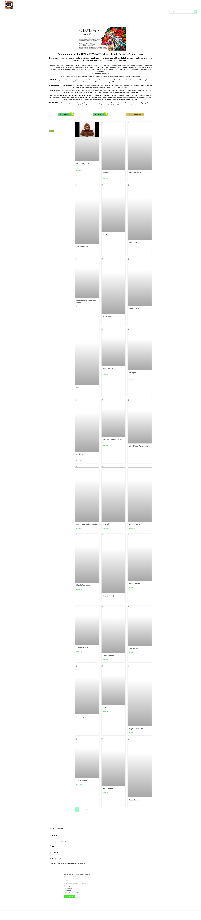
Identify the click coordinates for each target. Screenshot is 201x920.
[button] (66, 114)
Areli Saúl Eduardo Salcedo (112, 439)
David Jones (107, 235)
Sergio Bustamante (136, 729)
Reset (52, 131)
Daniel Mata (107, 317)
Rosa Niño (106, 524)
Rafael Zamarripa (135, 800)
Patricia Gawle (134, 309)
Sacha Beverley (82, 246)
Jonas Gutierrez (135, 584)
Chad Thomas (108, 368)
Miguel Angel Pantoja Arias (139, 446)
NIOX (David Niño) (135, 524)
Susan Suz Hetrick (135, 172)
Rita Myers (133, 373)
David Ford (80, 454)
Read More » (79, 170)
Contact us (54, 835)
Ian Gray (106, 172)
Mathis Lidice (134, 649)
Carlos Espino (81, 717)
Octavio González (109, 596)
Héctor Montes (108, 788)
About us (53, 833)
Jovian (105, 707)
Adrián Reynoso (82, 780)
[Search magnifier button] (195, 11)
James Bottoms (108, 656)
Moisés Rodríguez (83, 585)
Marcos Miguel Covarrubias (86, 164)
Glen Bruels (133, 243)
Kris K (78, 387)
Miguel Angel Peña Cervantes (87, 524)
